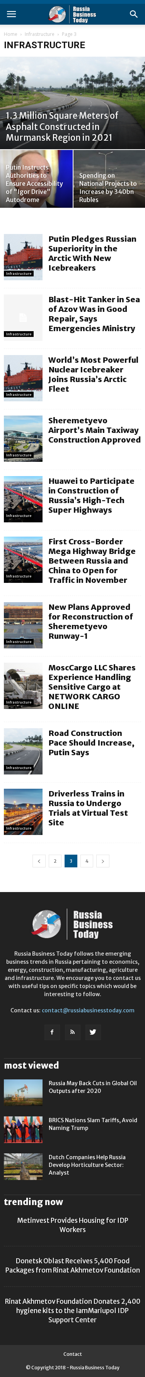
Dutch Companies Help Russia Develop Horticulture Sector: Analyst (87, 1165)
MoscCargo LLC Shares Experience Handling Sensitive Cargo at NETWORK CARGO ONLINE (92, 687)
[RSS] (72, 1032)
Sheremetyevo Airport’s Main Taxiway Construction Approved (94, 430)
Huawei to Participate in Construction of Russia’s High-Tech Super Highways (91, 495)
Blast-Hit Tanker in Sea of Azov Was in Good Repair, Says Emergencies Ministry (94, 314)
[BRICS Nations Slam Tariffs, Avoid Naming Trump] (23, 1129)
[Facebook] (52, 1032)
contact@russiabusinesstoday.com (88, 1010)
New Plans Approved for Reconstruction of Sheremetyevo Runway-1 (90, 621)
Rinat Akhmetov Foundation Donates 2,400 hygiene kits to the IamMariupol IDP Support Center (72, 1310)
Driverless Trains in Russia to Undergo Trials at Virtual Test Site (88, 808)
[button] (134, 14)
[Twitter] (93, 1032)
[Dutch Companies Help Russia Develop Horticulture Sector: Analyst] (23, 1166)
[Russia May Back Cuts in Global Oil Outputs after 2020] (23, 1092)
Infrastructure (40, 34)
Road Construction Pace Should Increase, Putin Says (91, 742)
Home (10, 34)
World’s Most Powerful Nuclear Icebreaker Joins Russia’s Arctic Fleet (93, 374)
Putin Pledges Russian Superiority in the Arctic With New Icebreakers (92, 253)
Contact (72, 1354)
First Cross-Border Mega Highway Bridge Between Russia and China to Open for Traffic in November (92, 561)
